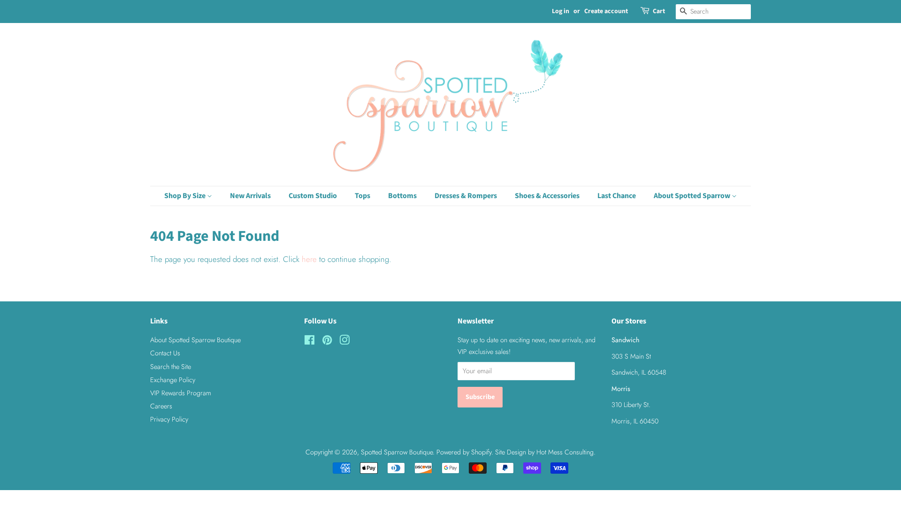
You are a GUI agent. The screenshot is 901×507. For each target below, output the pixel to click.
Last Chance (616, 196)
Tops (362, 196)
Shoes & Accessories (547, 196)
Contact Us (165, 353)
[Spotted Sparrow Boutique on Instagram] (344, 341)
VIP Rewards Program (180, 393)
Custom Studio (313, 196)
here (309, 259)
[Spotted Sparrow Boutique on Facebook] (309, 341)
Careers (161, 406)
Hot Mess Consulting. (566, 452)
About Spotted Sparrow (693, 196)
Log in (560, 11)
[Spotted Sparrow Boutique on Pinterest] (327, 341)
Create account (606, 11)
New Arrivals (250, 196)
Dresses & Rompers (466, 196)
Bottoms (402, 196)
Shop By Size (185, 196)
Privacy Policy (169, 419)
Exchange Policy (172, 379)
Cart (659, 11)
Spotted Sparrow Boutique (397, 452)
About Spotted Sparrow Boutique (195, 340)
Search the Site (170, 366)
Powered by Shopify (463, 452)
